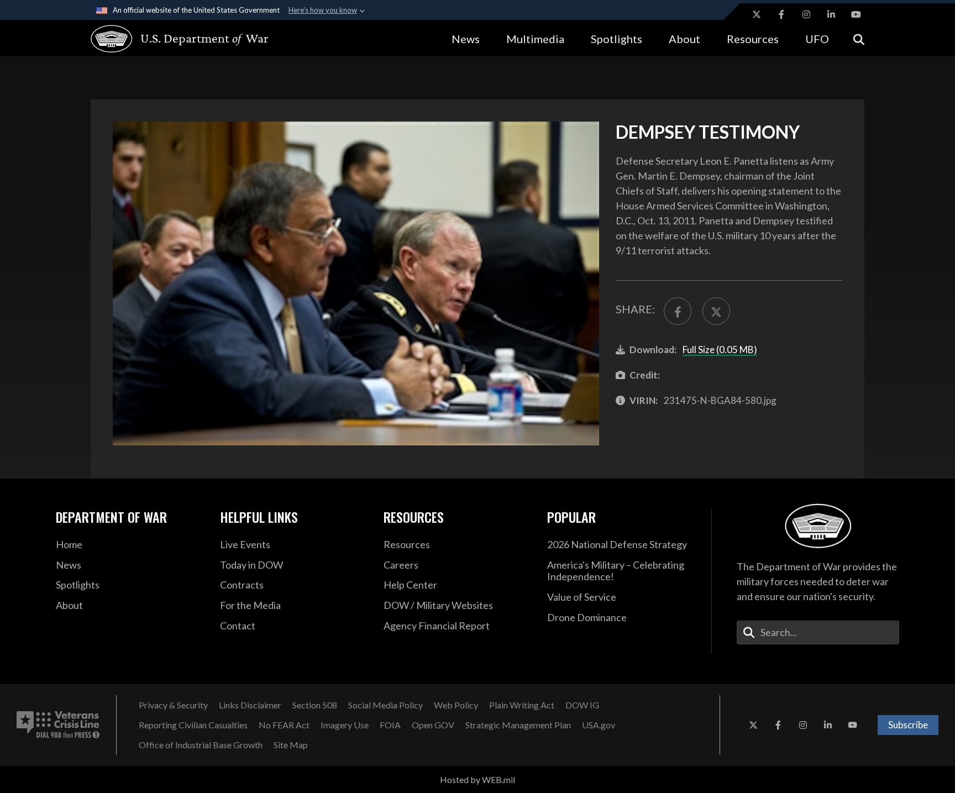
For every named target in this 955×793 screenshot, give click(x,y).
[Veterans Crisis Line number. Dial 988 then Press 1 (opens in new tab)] (58, 725)
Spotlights (616, 38)
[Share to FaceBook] (677, 311)
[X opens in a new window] (756, 14)
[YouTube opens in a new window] (856, 14)
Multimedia (535, 38)
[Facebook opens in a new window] (781, 14)
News (466, 38)
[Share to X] (716, 311)
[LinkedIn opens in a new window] (831, 14)
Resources (753, 38)
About (684, 38)
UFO (817, 38)
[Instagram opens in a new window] (806, 14)
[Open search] (858, 38)
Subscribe (908, 725)
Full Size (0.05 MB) (720, 349)
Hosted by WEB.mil (477, 779)
